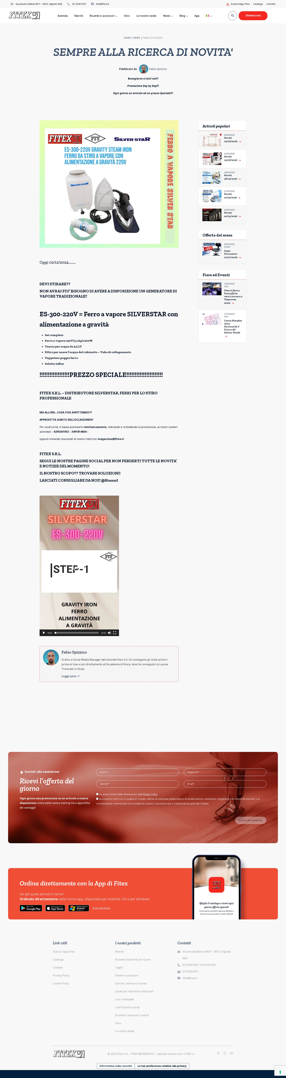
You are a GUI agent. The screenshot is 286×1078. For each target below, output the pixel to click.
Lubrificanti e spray (127, 1007)
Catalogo (258, 3)
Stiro (118, 1023)
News (136, 37)
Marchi (119, 951)
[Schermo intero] (114, 632)
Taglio (119, 967)
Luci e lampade (124, 999)
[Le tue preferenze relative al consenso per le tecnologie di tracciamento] (280, 1072)
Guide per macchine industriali (134, 991)
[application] (79, 566)
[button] (79, 565)
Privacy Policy (61, 975)
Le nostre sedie (124, 1031)
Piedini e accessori (126, 975)
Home (127, 37)
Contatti (270, 3)
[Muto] (109, 632)
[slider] (77, 633)
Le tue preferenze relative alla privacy (162, 1066)
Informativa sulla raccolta (116, 1066)
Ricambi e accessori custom (132, 1015)
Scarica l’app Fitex (64, 951)
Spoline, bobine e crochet (131, 983)
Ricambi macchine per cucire (133, 959)
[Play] (44, 632)
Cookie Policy (61, 983)
